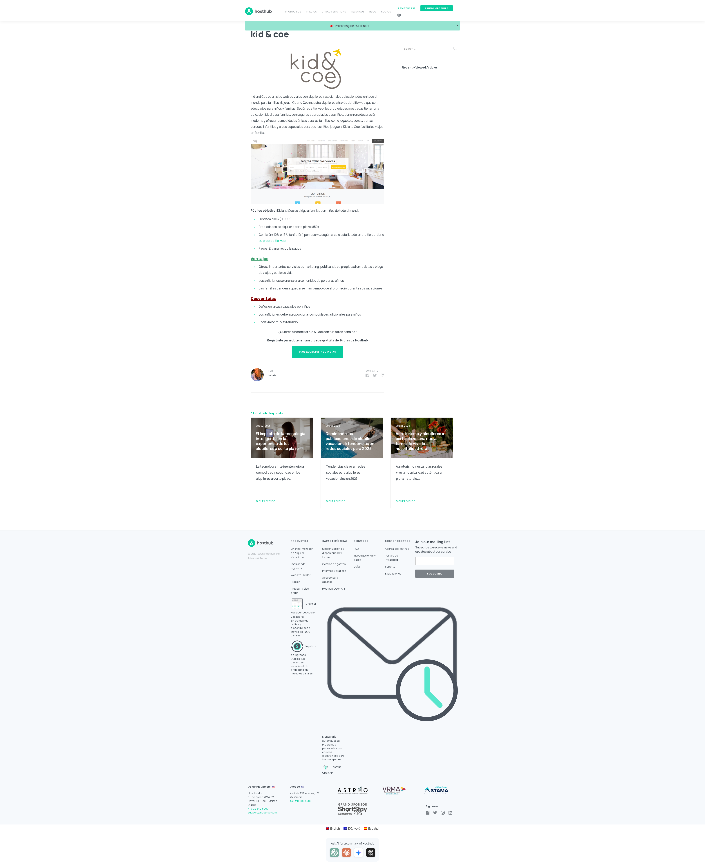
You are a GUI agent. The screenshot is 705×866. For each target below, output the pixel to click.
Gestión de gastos (334, 564)
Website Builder (300, 575)
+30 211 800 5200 (301, 801)
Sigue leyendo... (266, 501)
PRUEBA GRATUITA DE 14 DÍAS (317, 351)
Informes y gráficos (334, 570)
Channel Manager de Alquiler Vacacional (302, 553)
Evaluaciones (393, 573)
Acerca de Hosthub (397, 548)
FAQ (356, 548)
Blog (372, 11)
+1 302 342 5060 (258, 808)
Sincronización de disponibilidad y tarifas (333, 553)
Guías (357, 566)
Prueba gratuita (436, 8)
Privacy (252, 558)
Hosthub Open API (333, 588)
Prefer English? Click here (352, 26)
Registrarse (406, 8)
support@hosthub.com (262, 812)
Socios (386, 11)
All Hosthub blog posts (267, 413)
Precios (311, 11)
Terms (263, 558)
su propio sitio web (272, 241)
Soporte (390, 566)
